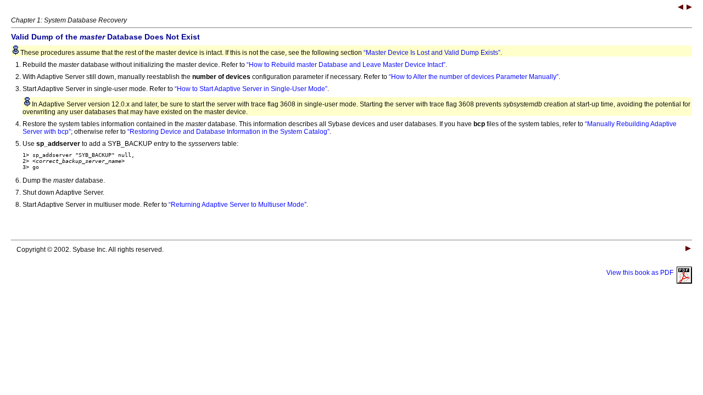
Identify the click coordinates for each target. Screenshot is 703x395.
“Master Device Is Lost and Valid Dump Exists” (432, 53)
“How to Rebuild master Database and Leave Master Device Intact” (346, 65)
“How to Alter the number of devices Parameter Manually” (474, 77)
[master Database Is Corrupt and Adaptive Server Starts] (689, 8)
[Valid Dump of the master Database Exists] (680, 8)
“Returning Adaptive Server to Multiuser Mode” (237, 204)
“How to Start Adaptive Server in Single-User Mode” (251, 89)
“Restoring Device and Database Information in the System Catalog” (228, 132)
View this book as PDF (641, 272)
